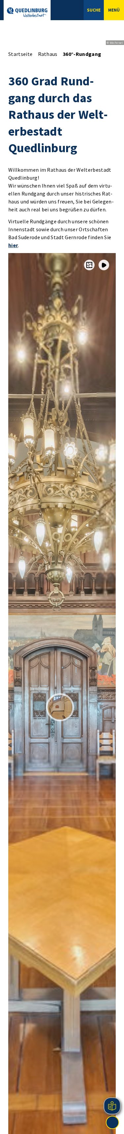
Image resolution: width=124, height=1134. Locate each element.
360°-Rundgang (82, 54)
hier (13, 245)
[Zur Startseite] (27, 12)
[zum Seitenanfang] (112, 1122)
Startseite (20, 54)
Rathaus (48, 54)
